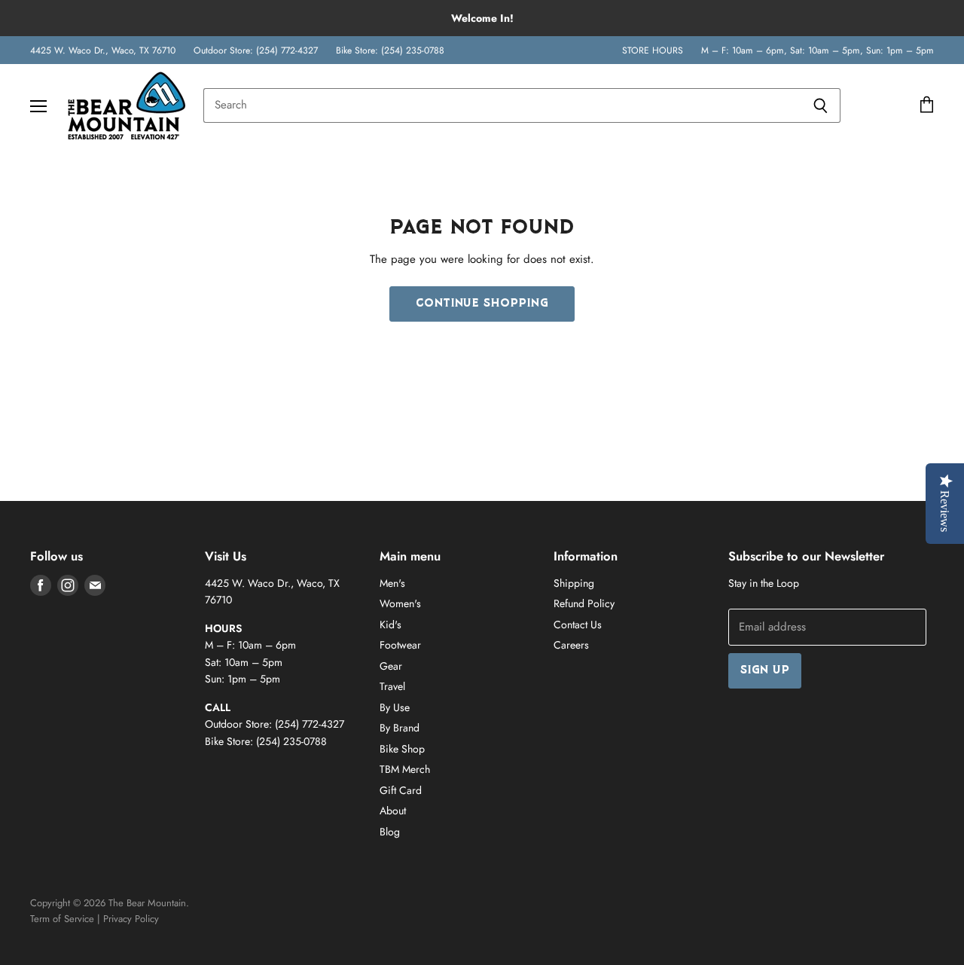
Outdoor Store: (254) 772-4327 (256, 50)
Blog (390, 831)
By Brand (399, 727)
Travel (392, 686)
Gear (391, 665)
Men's (392, 583)
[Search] (820, 105)
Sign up (764, 670)
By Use (395, 707)
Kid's (390, 624)
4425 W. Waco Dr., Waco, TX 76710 (102, 50)
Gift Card (401, 790)
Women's (400, 603)
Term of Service (62, 919)
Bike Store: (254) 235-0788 (390, 50)
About (393, 810)
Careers (571, 644)
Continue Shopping (482, 304)
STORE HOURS (652, 50)
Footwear (400, 644)
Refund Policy (584, 603)
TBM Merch (405, 769)
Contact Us (578, 624)
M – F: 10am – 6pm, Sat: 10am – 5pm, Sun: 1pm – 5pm (817, 50)
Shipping (574, 583)
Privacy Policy (131, 919)
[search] (502, 105)
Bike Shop (402, 748)
